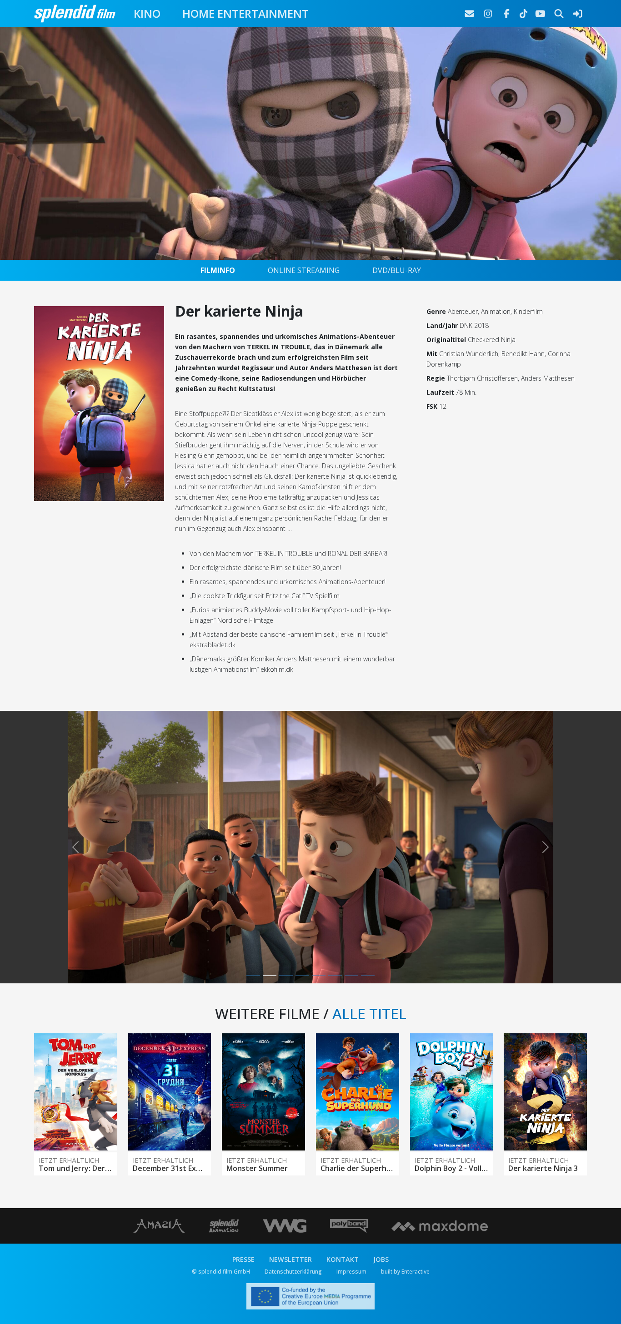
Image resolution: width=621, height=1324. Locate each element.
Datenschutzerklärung (293, 1271)
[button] (75, 847)
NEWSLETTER (290, 1259)
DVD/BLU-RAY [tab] (396, 270)
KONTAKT (342, 1259)
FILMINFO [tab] (217, 270)
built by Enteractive (405, 1271)
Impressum (351, 1271)
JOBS (381, 1259)
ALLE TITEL (369, 1013)
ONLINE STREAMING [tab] (304, 270)
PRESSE (243, 1259)
